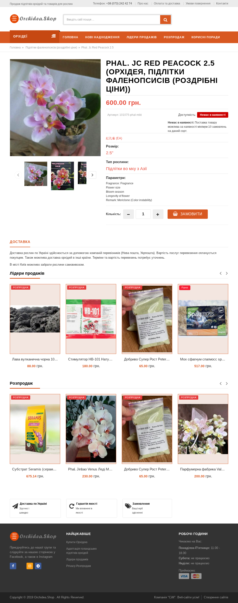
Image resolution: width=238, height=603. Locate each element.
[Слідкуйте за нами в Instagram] (29, 566)
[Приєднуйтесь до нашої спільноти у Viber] (21, 566)
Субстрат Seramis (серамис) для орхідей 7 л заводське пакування (36, 469)
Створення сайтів (216, 597)
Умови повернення (198, 3)
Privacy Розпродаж (78, 566)
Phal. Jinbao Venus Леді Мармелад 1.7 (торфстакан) (92, 469)
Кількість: (113, 214)
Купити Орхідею (76, 542)
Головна (15, 47)
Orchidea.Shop (44, 597)
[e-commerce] (34, 18)
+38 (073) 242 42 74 (119, 3)
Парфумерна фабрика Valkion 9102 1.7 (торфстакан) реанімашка (204, 469)
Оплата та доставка (167, 3)
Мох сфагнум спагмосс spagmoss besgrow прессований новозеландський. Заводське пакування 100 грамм (204, 359)
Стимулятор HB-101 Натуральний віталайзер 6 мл (92, 359)
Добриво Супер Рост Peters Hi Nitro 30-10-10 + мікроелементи (148, 359)
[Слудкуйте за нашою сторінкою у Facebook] (13, 566)
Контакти (222, 3)
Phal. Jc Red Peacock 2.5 (97, 47)
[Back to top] (233, 594)
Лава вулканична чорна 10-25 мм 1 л (36, 359)
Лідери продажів (77, 559)
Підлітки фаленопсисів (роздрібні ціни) (51, 47)
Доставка (20, 242)
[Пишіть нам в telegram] (38, 566)
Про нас (143, 3)
